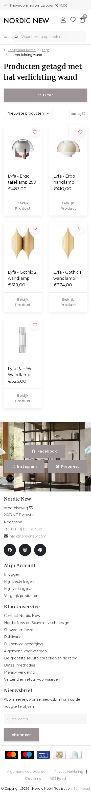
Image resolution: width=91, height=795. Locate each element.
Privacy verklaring (68, 771)
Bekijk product (23, 206)
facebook (47, 451)
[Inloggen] (63, 20)
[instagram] (25, 550)
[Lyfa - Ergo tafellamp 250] (23, 147)
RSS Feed (58, 778)
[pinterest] (40, 550)
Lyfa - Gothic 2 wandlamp (22, 275)
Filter (48, 95)
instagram (27, 466)
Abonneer (21, 735)
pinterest (70, 466)
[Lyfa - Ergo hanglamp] (68, 147)
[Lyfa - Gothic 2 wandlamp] (23, 243)
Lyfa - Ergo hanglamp (64, 179)
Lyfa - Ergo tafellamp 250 (22, 179)
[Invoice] (75, 755)
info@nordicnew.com (28, 536)
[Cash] (59, 755)
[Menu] (5, 37)
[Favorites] (73, 20)
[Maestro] (27, 755)
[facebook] (10, 550)
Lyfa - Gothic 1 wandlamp (67, 275)
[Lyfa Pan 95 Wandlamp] (23, 340)
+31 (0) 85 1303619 (26, 529)
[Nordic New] (26, 20)
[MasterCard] (11, 755)
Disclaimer (34, 778)
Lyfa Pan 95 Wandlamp (19, 371)
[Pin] (43, 755)
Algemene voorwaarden (27, 771)
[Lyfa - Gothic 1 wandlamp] (68, 243)
